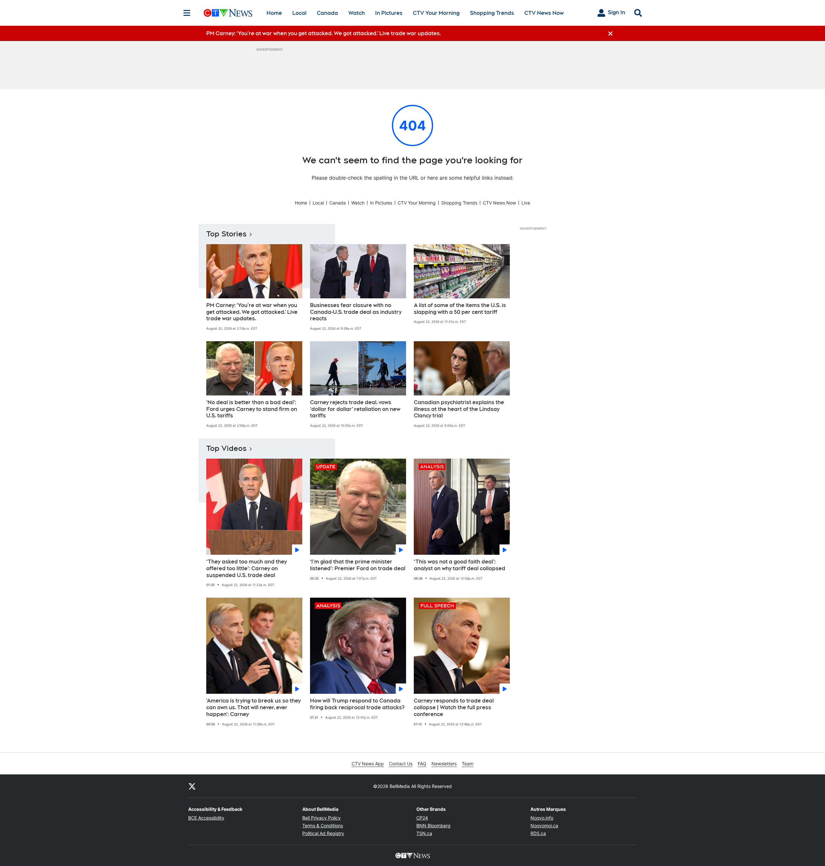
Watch (356, 13)
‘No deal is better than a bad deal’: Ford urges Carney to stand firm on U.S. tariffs (251, 409)
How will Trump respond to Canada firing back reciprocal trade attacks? (357, 704)
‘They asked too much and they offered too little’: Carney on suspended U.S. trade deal (246, 568)
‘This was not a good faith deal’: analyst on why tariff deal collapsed (459, 565)
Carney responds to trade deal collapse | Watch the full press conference (454, 707)
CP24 (422, 818)
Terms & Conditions (322, 825)
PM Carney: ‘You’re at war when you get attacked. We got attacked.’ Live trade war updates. (251, 312)
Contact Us (400, 763)
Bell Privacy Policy (321, 818)
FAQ (422, 763)
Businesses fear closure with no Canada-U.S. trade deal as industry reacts (356, 312)
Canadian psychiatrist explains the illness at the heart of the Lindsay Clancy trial (459, 409)
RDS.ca (538, 833)
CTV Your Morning (436, 13)
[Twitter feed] (192, 786)
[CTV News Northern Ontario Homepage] (228, 13)
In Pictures (389, 13)
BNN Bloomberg (433, 825)
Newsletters (444, 763)
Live (525, 202)
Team (467, 763)
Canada (327, 13)
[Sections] (186, 12)
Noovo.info (541, 818)
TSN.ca (424, 833)
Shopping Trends (492, 13)
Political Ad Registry (323, 833)
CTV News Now (544, 13)
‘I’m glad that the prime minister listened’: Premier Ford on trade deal (357, 565)
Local (299, 13)
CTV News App (368, 763)
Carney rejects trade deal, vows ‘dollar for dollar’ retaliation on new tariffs (355, 409)
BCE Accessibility (206, 818)
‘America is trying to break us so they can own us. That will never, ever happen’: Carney (253, 707)
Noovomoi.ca (544, 825)
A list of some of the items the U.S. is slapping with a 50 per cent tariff (460, 308)
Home (274, 13)
